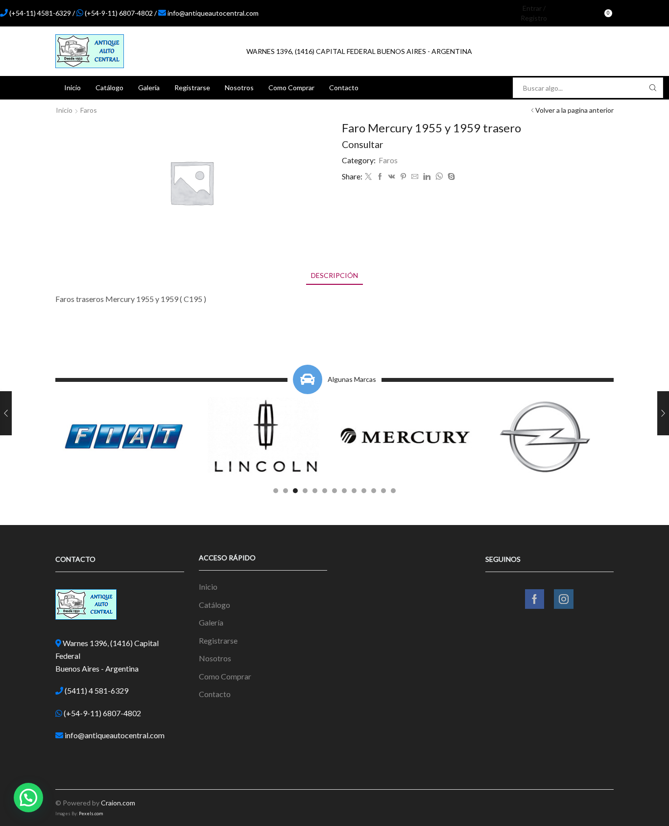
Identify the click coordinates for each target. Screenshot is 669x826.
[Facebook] (630, 13)
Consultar (362, 144)
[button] (275, 490)
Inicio (72, 87)
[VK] (392, 177)
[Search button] (653, 88)
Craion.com (118, 803)
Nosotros (239, 87)
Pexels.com (91, 813)
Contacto (343, 87)
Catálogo (109, 87)
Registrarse (192, 87)
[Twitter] (368, 177)
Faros (88, 110)
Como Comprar (291, 87)
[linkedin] (427, 177)
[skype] (450, 177)
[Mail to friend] (415, 177)
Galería (149, 87)
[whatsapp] (439, 177)
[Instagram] (647, 13)
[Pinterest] (403, 177)
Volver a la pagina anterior (574, 110)
